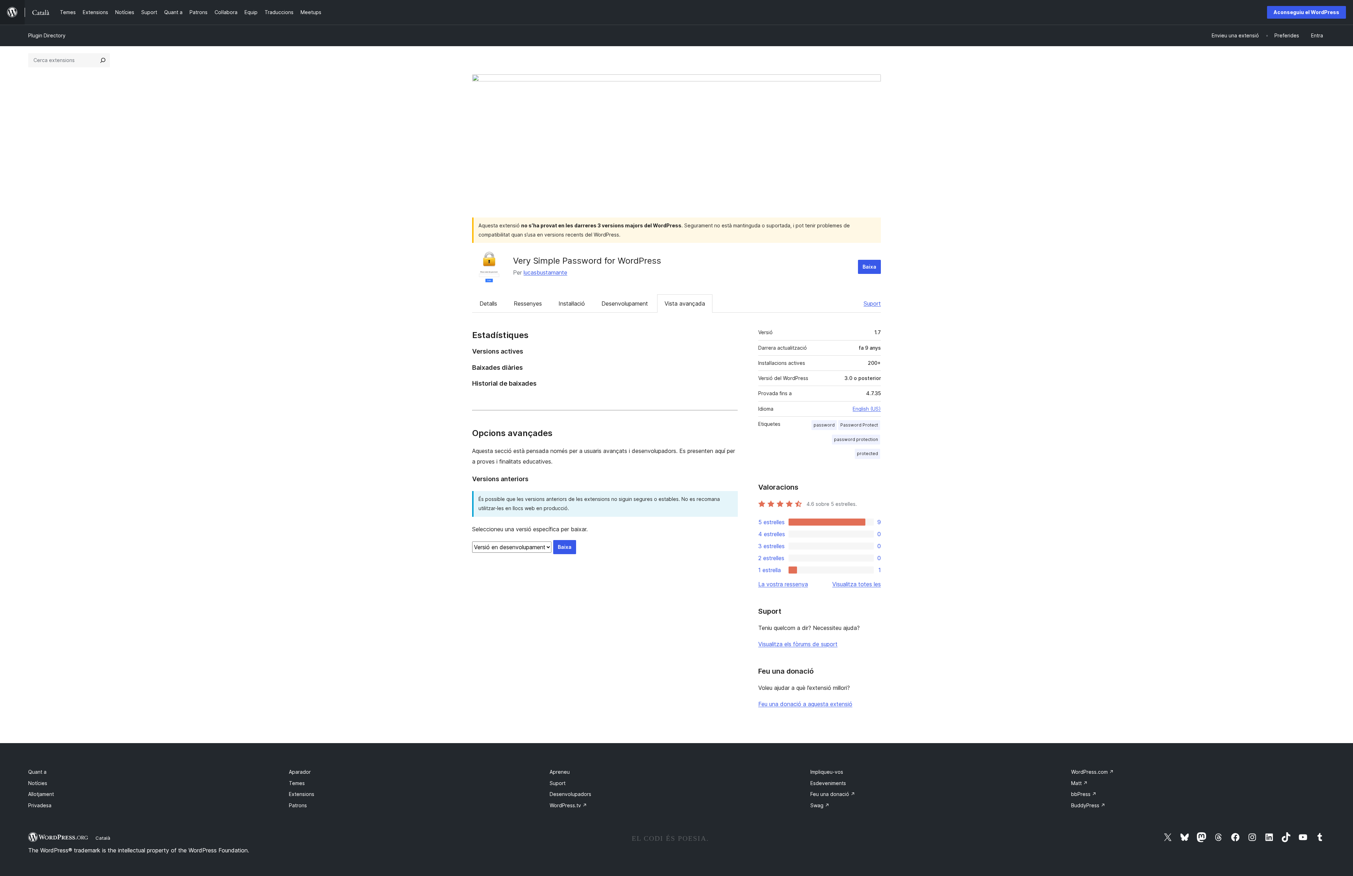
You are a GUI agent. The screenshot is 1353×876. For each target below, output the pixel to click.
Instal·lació (571, 303)
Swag (819, 805)
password (824, 425)
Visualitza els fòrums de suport (798, 644)
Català (102, 838)
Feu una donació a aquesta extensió (805, 703)
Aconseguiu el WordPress (1306, 12)
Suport (872, 303)
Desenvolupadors (570, 794)
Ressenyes (528, 303)
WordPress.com (1092, 772)
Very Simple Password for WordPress (587, 261)
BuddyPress (1088, 805)
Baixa (869, 267)
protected (867, 453)
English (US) (867, 409)
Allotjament (41, 794)
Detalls (488, 303)
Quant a (37, 772)
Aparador (300, 772)
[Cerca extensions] (103, 60)
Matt (1079, 783)
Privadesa (39, 805)
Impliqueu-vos (826, 772)
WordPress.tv (568, 805)
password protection (856, 439)
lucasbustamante (545, 272)
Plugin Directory (47, 35)
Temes (297, 783)
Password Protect (859, 425)
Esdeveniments (828, 783)
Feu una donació (832, 794)
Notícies (37, 783)
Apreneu (560, 772)
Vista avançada (685, 303)
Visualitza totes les (856, 584)
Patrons (298, 805)
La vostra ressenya (783, 584)
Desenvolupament (624, 303)
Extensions (301, 794)
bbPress (1083, 794)
